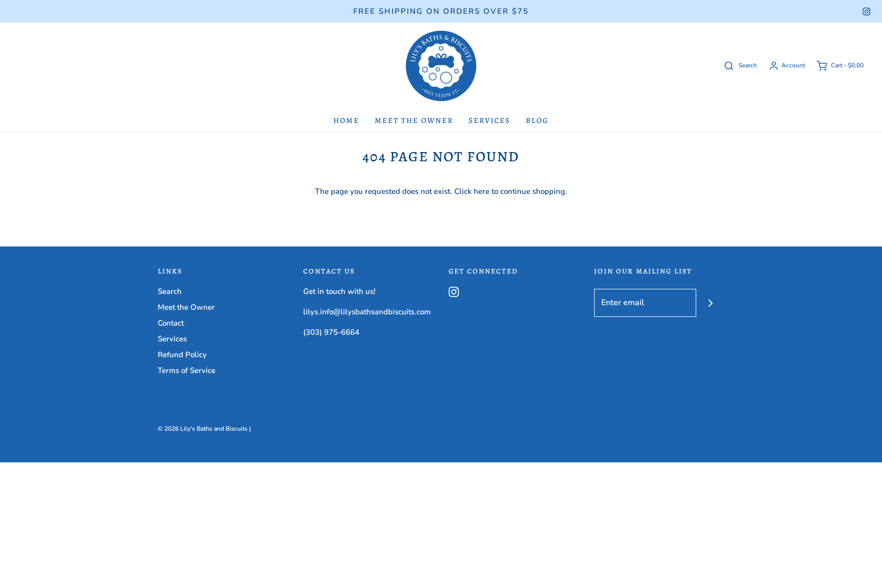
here (481, 191)
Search (170, 291)
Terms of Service (186, 370)
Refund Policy (182, 355)
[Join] (710, 303)
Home (346, 120)
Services (489, 120)
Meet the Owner (414, 120)
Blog (537, 120)
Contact (171, 323)
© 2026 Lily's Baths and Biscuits (203, 429)
